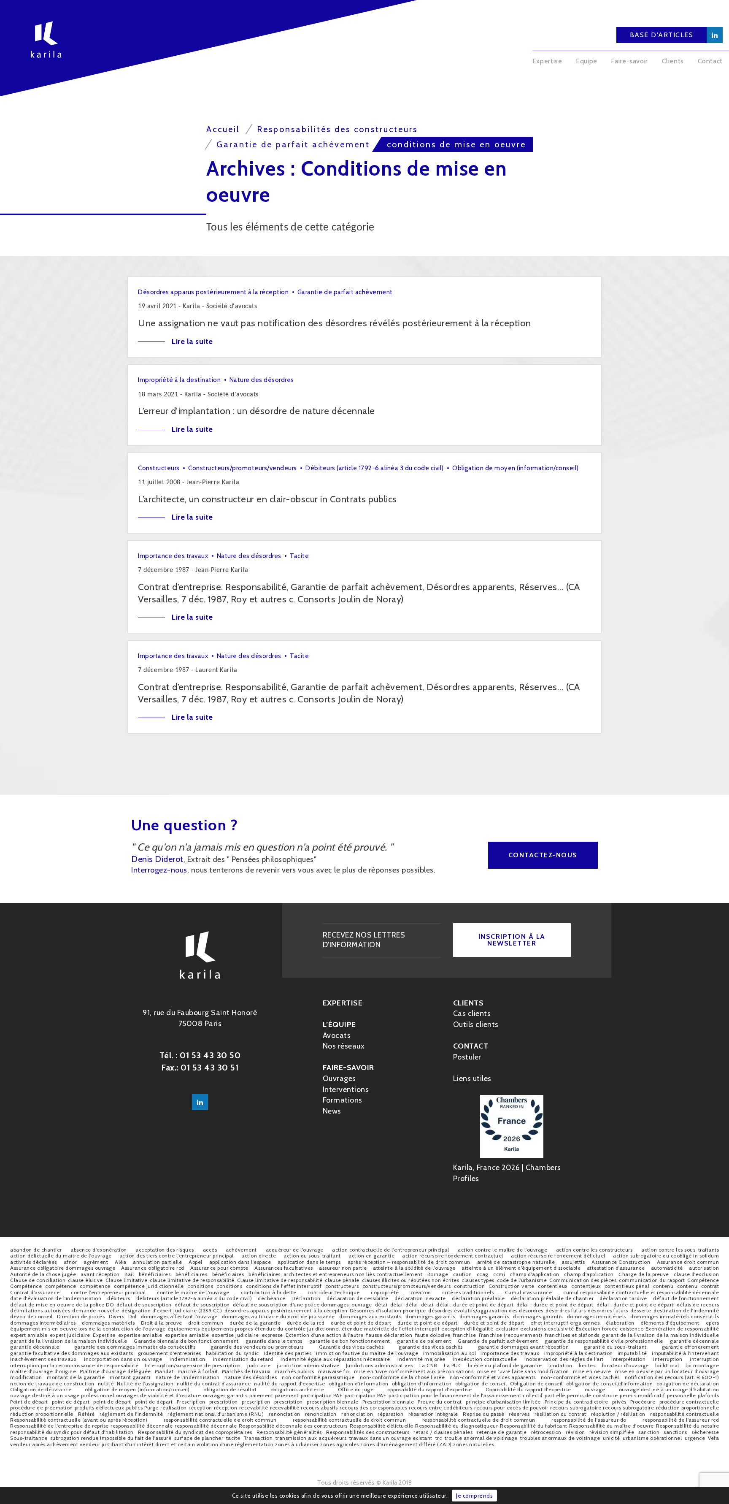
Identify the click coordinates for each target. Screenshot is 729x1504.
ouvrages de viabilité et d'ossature (158, 1395)
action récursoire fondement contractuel (452, 1255)
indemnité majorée (421, 1359)
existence (632, 1328)
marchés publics (294, 1371)
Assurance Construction (620, 1262)
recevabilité (253, 1407)
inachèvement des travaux (43, 1359)
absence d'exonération (98, 1250)
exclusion (507, 1328)
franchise (464, 1335)
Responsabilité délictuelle (381, 1426)
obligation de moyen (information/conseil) (137, 1389)
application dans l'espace (240, 1262)
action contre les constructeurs (594, 1250)
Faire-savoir (629, 61)
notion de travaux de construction (52, 1383)
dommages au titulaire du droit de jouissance (278, 1316)
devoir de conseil (31, 1316)
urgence (695, 1438)
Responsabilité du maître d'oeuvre (611, 1426)
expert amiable (28, 1335)
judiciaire (258, 1365)
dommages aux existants (370, 1316)
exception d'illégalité (467, 1328)
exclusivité (561, 1328)
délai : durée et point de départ (474, 1304)
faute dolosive (433, 1335)
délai (381, 1304)
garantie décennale (694, 1341)
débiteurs (118, 1298)
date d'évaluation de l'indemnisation (55, 1298)
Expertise (547, 61)
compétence (60, 1286)
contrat (710, 1286)
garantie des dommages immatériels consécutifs (135, 1347)
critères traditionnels (468, 1292)
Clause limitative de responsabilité (280, 1280)
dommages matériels (108, 1323)
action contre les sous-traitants (680, 1250)
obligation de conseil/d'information (609, 1383)
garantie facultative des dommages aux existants (71, 1353)
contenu (663, 1286)
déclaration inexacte (420, 1298)
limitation (560, 1365)
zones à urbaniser (297, 1444)
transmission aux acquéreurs (311, 1438)
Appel (195, 1262)
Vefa (713, 1438)
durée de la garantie (255, 1323)
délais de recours (698, 1304)
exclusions (533, 1328)
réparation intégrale (433, 1414)
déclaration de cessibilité (358, 1298)
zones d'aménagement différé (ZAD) (406, 1444)
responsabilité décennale (142, 1426)
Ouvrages (339, 1078)
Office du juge (355, 1389)
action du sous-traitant (312, 1255)
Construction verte (512, 1286)
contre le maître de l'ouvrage (193, 1292)
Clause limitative (126, 1280)
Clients (673, 61)
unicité (611, 1438)
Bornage (437, 1274)
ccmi (499, 1274)
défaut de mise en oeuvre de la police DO (61, 1304)
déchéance (272, 1298)
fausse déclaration (389, 1335)
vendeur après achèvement (44, 1444)
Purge (151, 1407)
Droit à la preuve (161, 1323)
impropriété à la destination (578, 1353)
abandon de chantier (36, 1250)
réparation (390, 1414)
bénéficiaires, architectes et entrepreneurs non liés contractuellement (335, 1274)
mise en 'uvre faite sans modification (523, 1371)
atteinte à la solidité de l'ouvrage (414, 1268)
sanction (648, 1432)
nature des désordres (250, 1377)
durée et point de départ (361, 1323)
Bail (129, 1274)
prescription (223, 1401)
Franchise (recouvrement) (511, 1335)
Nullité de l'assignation (145, 1383)
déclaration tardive (623, 1298)
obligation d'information (359, 1383)
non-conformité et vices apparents (493, 1377)
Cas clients (472, 1013)
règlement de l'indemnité (131, 1414)
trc (438, 1438)
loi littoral (667, 1365)
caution (462, 1274)
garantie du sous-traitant (615, 1347)
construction (469, 1286)
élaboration (620, 1323)
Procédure (643, 1401)
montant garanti (130, 1377)
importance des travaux (510, 1353)
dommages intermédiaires (43, 1323)
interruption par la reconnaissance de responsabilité (74, 1365)
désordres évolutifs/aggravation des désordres (485, 1310)
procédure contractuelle (689, 1401)
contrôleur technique (334, 1292)
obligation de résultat (229, 1389)
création (420, 1292)
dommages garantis (430, 1316)
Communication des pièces (582, 1280)
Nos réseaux (344, 1046)
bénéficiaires (155, 1274)
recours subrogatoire (575, 1407)
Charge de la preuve (643, 1274)
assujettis (573, 1262)
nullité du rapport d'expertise (289, 1383)
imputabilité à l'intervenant (685, 1353)
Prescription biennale (388, 1401)
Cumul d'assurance (528, 1292)
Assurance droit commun (688, 1262)
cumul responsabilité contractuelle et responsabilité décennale (641, 1292)
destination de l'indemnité (686, 1310)
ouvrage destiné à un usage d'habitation (669, 1389)
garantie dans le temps (274, 1341)
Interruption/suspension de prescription (193, 1365)
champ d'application (534, 1274)
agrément (96, 1262)
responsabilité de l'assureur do (588, 1420)
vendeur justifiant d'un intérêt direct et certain (137, 1444)
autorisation (704, 1268)
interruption (667, 1359)
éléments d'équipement (669, 1323)
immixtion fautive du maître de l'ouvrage (367, 1353)
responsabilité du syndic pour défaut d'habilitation (72, 1432)
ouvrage (595, 1389)
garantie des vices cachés (431, 1347)
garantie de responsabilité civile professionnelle (604, 1341)
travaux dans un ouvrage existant (390, 1438)
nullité (106, 1383)
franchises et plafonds (572, 1335)
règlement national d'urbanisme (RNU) (215, 1414)
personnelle (681, 1395)
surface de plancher (199, 1438)
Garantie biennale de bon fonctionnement (186, 1341)
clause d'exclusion (696, 1274)
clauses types (478, 1280)
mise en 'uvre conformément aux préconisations (414, 1371)
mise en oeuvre (592, 1371)
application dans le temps (309, 1262)
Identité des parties (287, 1353)
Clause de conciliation (37, 1280)
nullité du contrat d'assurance (214, 1383)
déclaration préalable (478, 1298)
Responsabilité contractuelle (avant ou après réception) (79, 1420)
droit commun (205, 1323)
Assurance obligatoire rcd (152, 1268)
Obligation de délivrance (40, 1389)
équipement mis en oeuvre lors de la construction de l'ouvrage (88, 1328)
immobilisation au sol (449, 1353)
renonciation (284, 1414)
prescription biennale (333, 1401)
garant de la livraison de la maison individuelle (660, 1335)
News (332, 1111)
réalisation (173, 1407)
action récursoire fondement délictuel (558, 1255)
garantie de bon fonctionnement (349, 1341)
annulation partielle (157, 1262)
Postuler (467, 1057)
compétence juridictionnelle (149, 1286)
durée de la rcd (306, 1323)
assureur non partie (343, 1268)
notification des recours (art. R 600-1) (672, 1377)
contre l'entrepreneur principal (108, 1292)
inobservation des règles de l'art (564, 1359)
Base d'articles (662, 35)
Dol (132, 1316)
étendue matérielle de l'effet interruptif (391, 1328)
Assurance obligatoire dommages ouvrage (62, 1268)
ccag (483, 1274)
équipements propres (227, 1328)
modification (26, 1377)
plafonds (708, 1395)
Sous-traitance (28, 1438)
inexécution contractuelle (485, 1359)
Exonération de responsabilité (682, 1328)
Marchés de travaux (246, 1371)
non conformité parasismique (318, 1377)
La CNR (428, 1365)
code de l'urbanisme (522, 1280)
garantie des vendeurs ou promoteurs (257, 1347)
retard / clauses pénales (442, 1432)
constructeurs (342, 1286)
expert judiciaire (70, 1335)
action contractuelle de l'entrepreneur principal (390, 1250)
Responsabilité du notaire (687, 1426)
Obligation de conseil (536, 1383)
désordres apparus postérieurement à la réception (286, 1310)
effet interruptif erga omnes (564, 1323)
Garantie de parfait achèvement (498, 1341)
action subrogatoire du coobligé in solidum (666, 1255)
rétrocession (546, 1432)
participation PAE (322, 1395)
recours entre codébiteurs (440, 1407)
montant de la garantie (76, 1377)
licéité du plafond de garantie (505, 1365)
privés (619, 1401)
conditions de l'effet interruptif (284, 1286)
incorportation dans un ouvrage (123, 1359)
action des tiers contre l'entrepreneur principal (176, 1255)
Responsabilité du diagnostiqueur (456, 1426)
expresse (272, 1335)
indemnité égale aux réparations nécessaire (335, 1359)
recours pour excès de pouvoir (511, 1407)
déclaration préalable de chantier (552, 1298)
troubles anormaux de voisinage (560, 1438)
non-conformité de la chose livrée (402, 1377)
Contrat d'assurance (35, 1292)
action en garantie (371, 1255)
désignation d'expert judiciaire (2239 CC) (172, 1310)
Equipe (586, 61)
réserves (519, 1414)
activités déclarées (33, 1262)
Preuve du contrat (440, 1401)
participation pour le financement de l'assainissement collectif (466, 1395)
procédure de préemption (41, 1407)
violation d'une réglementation (235, 1444)
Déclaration (306, 1298)
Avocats (337, 1035)
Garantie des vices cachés (351, 1347)
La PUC (453, 1365)
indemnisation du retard (243, 1359)
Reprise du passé (483, 1414)
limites (587, 1365)
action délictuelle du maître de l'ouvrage (61, 1255)
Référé (86, 1414)
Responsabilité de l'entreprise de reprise (59, 1426)
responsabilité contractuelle (684, 1414)
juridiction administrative (308, 1365)
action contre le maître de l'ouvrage (502, 1250)
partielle (555, 1395)
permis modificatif (642, 1395)
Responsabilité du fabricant (533, 1426)
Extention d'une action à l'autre (325, 1335)
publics (134, 1407)
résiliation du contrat (560, 1414)
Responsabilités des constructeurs (368, 1432)
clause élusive (85, 1280)
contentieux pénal (627, 1286)
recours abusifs (319, 1407)
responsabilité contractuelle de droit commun (220, 1420)
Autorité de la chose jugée (43, 1274)
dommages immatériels (596, 1316)
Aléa (120, 1262)
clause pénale (342, 1280)
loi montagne (702, 1365)
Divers (116, 1316)
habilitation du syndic (232, 1353)
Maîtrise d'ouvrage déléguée (115, 1371)
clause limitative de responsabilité (192, 1280)
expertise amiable (140, 1335)
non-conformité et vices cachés (580, 1377)
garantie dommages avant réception (523, 1347)
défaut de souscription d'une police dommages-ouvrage (302, 1304)
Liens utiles (472, 1078)
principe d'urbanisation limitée (503, 1401)
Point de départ (29, 1401)
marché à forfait (198, 1371)
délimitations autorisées (40, 1310)
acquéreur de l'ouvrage (295, 1250)
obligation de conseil (481, 1383)
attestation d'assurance (616, 1268)
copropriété (385, 1292)
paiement (261, 1395)
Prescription (191, 1401)
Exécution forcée (597, 1328)
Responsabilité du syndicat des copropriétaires (195, 1432)
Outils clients (476, 1024)
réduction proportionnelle (687, 1407)
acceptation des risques (164, 1250)
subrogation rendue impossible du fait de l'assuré (111, 1438)
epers (712, 1323)
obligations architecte (297, 1389)
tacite (233, 1438)
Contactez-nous (543, 855)
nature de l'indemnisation (188, 1377)
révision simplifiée (611, 1432)
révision (575, 1432)
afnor (70, 1262)
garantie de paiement (424, 1341)
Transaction (258, 1438)
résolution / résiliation (618, 1414)
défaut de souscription (144, 1304)
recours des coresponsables (373, 1407)
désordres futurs (565, 1310)
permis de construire (592, 1395)
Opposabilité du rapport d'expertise (528, 1389)
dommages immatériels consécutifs (674, 1316)
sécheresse (705, 1432)
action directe (258, 1255)
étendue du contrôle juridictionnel (297, 1328)
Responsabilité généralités (289, 1432)
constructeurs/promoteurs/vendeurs (406, 1286)
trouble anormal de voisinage (481, 1438)
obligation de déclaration (687, 1383)
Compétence (703, 1280)
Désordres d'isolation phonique (388, 1310)
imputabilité (632, 1353)
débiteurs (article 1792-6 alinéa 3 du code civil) (194, 1298)
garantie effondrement (690, 1347)
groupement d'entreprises (169, 1353)
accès (210, 1250)
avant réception (100, 1274)
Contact (710, 61)
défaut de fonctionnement (686, 1298)
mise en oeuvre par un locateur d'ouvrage (667, 1371)
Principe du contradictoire (576, 1401)
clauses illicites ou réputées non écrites (410, 1280)
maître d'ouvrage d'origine (43, 1371)
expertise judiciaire (235, 1335)
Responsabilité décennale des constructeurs (293, 1426)
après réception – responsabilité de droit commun (409, 1262)
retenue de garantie (502, 1432)
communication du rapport (652, 1280)
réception (200, 1407)
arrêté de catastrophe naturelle (516, 1262)
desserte (640, 1310)
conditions (200, 1286)
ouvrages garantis (225, 1395)
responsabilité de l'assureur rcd (681, 1420)
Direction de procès (81, 1316)
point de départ (71, 1401)
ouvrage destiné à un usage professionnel (62, 1395)
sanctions (675, 1432)
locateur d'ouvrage (625, 1365)
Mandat (164, 1371)
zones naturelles (473, 1444)
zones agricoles (339, 1444)
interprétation (628, 1359)
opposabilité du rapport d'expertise (429, 1389)
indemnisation (187, 1359)
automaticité (667, 1268)
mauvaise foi (334, 1371)
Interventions (346, 1089)
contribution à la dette (269, 1292)
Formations (342, 1100)
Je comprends (474, 1495)
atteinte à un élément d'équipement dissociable (521, 1268)
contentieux (553, 1286)
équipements (183, 1328)
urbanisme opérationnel (652, 1438)
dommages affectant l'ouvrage (179, 1316)
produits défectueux (99, 1407)
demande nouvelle (95, 1310)
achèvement (241, 1250)
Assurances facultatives (283, 1268)
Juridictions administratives (379, 1365)
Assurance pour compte (219, 1268)
